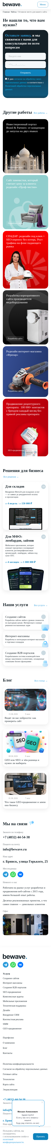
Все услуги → (41, 605)
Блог (5, 1048)
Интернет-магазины (12, 983)
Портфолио (8, 1037)
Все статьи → (41, 681)
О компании (9, 1043)
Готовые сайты (10, 1074)
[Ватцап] (13, 874)
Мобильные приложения (15, 1001)
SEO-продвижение (12, 992)
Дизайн (6, 1010)
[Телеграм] (5, 874)
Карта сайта (8, 1084)
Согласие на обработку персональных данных (25, 1069)
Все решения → (11, 477)
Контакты (7, 1053)
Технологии (8, 1079)
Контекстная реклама (13, 1019)
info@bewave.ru (15, 849)
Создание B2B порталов (14, 987)
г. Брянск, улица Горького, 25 (25, 861)
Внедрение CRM (11, 1015)
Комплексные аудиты (13, 996)
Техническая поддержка (14, 1005)
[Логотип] (12, 4)
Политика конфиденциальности (18, 1064)
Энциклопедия (10, 1089)
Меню (43, 4)
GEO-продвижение (12, 1028)
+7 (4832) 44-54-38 (16, 837)
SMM (5, 1024)
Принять (40, 1136)
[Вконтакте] (20, 874)
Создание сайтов (11, 978)
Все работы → (41, 113)
